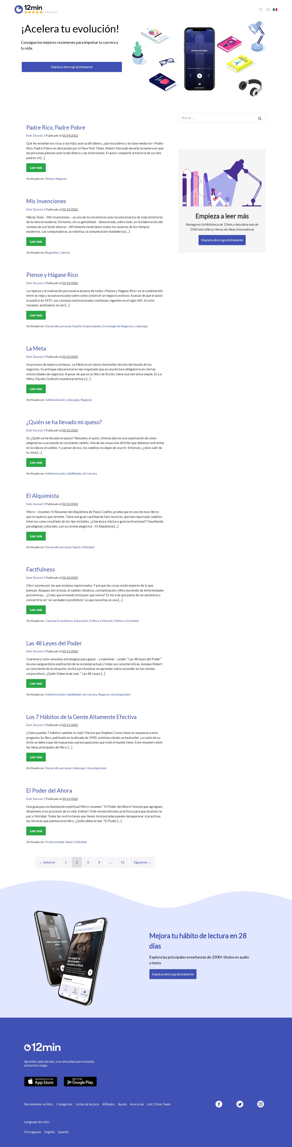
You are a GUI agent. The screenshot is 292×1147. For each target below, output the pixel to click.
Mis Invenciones (46, 201)
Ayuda (122, 1104)
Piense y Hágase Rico (52, 274)
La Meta (36, 348)
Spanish (63, 1132)
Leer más (37, 169)
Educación (81, 620)
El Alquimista (42, 495)
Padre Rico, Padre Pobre (55, 127)
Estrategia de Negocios (118, 326)
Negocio (61, 178)
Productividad (54, 842)
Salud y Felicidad (83, 547)
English (49, 1132)
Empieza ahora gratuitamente (72, 67)
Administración (55, 400)
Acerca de (137, 1104)
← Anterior (48, 862)
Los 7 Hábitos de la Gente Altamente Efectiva (81, 716)
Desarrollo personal (58, 326)
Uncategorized (120, 694)
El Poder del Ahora (49, 790)
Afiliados (108, 1104)
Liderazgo (141, 326)
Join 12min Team (158, 1104)
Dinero (49, 178)
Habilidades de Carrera (82, 473)
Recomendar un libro (38, 1104)
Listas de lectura (87, 1104)
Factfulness (40, 569)
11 (123, 862)
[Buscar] (260, 118)
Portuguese (32, 1132)
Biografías (52, 252)
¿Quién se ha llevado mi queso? (64, 422)
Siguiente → (142, 862)
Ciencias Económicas (59, 620)
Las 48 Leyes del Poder (54, 643)
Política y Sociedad (126, 620)
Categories (64, 1104)
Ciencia (65, 252)
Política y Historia (100, 620)
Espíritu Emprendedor (86, 326)
